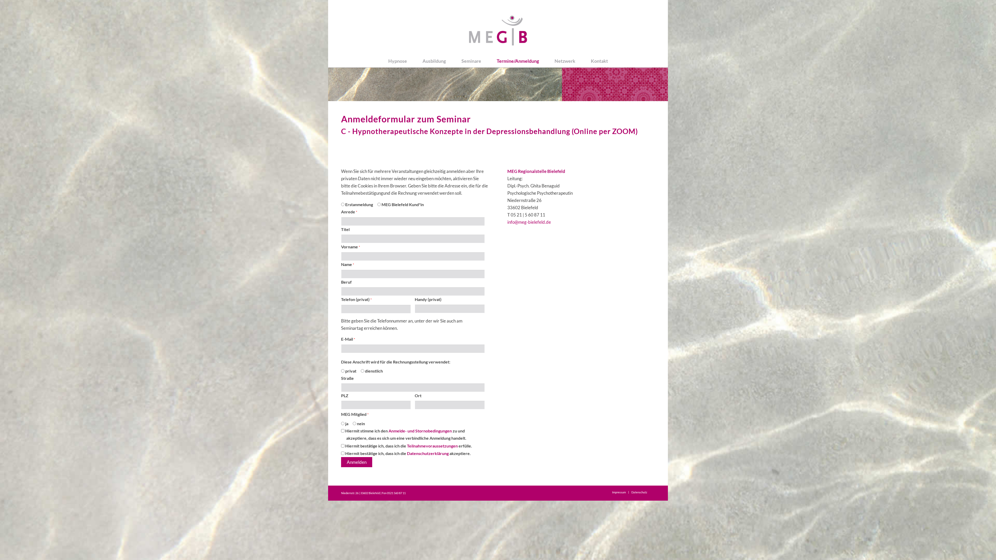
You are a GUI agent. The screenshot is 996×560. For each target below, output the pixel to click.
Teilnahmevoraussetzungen (432, 446)
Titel (345, 229)
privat (350, 371)
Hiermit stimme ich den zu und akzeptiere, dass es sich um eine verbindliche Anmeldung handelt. (405, 434)
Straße (347, 378)
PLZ (344, 395)
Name (347, 264)
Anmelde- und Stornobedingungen (420, 431)
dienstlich (373, 371)
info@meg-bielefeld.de (529, 222)
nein (360, 423)
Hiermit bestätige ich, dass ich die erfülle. (408, 446)
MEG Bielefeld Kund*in (402, 204)
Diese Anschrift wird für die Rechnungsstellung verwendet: (395, 362)
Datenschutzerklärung (428, 453)
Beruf (346, 282)
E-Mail (348, 339)
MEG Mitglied (355, 414)
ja (346, 423)
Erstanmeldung (358, 204)
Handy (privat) (428, 299)
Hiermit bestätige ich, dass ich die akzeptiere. (407, 453)
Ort (418, 395)
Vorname (350, 246)
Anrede (349, 211)
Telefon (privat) (356, 299)
